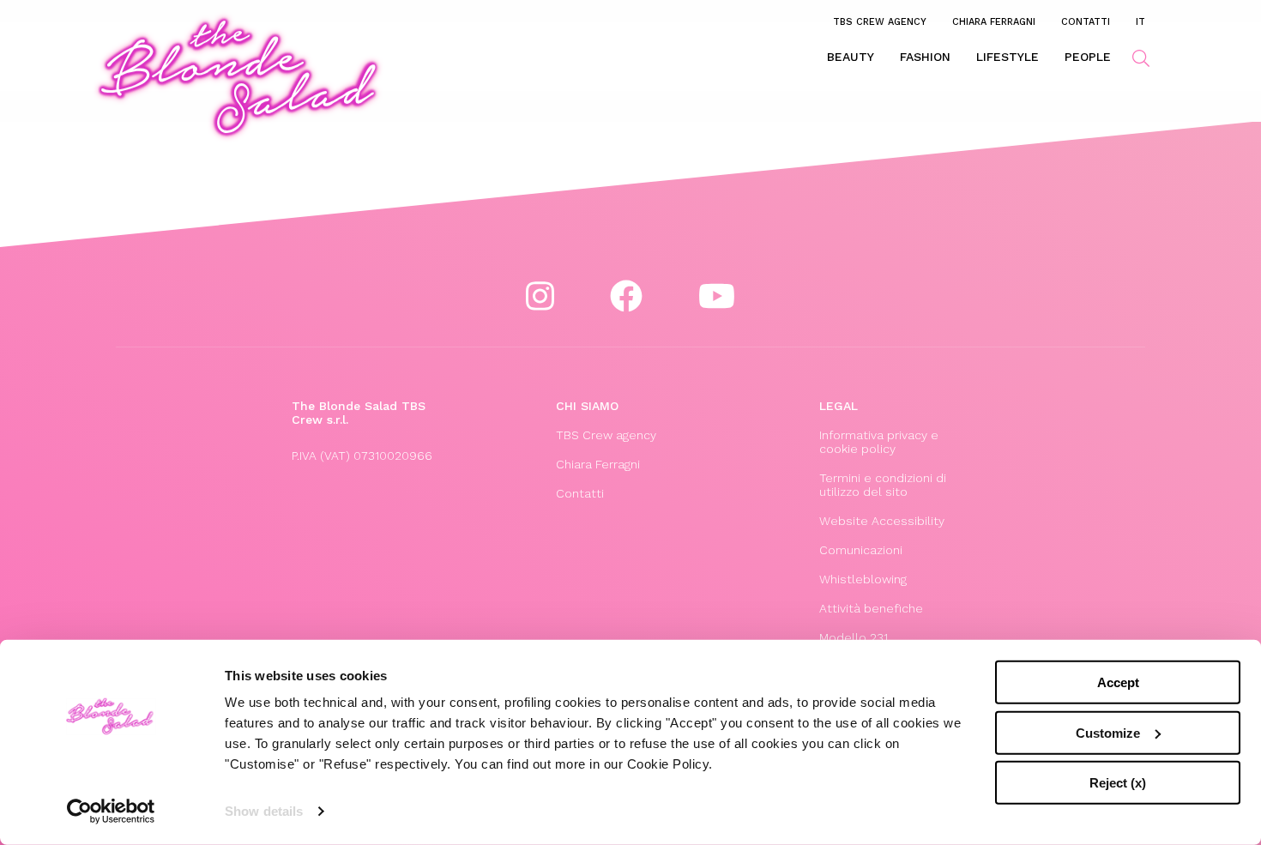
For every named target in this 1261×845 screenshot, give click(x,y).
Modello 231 (853, 637)
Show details (264, 811)
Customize (1108, 732)
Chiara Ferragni (993, 21)
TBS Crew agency (879, 21)
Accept (1118, 682)
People (1088, 56)
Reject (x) (1117, 783)
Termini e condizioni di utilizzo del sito (882, 484)
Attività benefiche (871, 608)
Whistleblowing (863, 579)
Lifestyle (1007, 56)
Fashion (925, 56)
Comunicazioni (860, 550)
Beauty (850, 56)
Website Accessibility (881, 521)
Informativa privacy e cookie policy (878, 442)
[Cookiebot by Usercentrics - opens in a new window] (111, 811)
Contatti (1085, 21)
